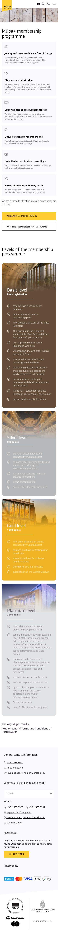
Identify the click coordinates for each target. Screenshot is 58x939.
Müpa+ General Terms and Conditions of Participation (26, 730)
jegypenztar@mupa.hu (19, 812)
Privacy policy (11, 865)
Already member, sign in (21, 216)
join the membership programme (27, 226)
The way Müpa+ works (15, 724)
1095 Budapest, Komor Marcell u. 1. (25, 772)
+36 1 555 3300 (15, 807)
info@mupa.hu (15, 767)
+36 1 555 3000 (15, 762)
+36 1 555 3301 (37, 807)
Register (18, 854)
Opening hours (15, 822)
